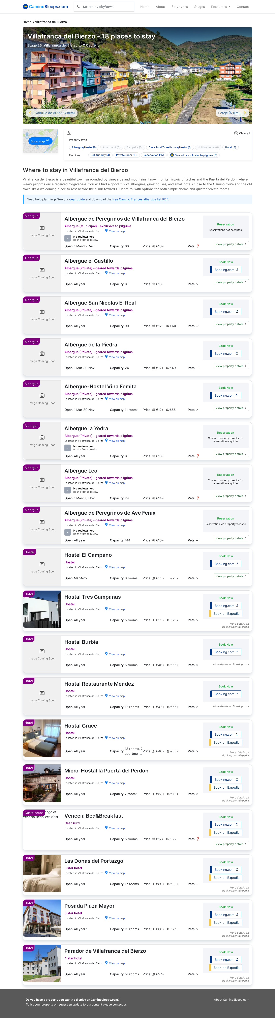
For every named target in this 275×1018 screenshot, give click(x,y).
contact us (120, 1004)
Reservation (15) (154, 155)
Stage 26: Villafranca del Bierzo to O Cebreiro (64, 45)
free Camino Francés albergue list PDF (140, 199)
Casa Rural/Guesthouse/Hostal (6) (170, 147)
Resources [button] (219, 7)
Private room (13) (126, 155)
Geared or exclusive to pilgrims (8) (196, 155)
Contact (243, 7)
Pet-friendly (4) (100, 155)
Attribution (243, 121)
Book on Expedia (227, 614)
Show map (38, 141)
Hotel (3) (230, 147)
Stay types (180, 7)
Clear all (244, 133)
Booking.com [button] (225, 270)
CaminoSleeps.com (236, 999)
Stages (199, 7)
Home (144, 7)
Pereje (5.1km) (229, 113)
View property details (229, 244)
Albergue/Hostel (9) (84, 147)
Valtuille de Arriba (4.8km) (55, 113)
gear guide (77, 199)
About (160, 7)
